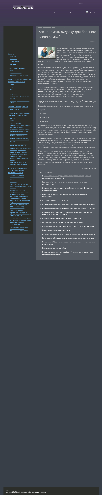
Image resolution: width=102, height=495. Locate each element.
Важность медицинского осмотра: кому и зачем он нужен (63, 218)
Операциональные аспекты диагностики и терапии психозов (19, 195)
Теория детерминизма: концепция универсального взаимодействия (19, 130)
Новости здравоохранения (18, 106)
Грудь (11, 87)
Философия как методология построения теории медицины (18, 163)
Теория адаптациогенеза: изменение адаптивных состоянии (20, 126)
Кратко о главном (14, 109)
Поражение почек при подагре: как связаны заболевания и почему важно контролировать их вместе (67, 213)
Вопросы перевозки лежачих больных (56, 230)
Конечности (13, 92)
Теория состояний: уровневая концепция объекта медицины (18, 153)
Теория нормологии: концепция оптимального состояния (18, 134)
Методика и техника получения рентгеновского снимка (19, 80)
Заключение (13, 118)
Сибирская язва (14, 61)
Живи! (11, 70)
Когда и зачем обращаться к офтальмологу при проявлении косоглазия (68, 238)
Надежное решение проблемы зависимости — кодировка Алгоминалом (69, 204)
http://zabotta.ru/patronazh (83, 50)
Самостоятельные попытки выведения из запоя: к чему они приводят (68, 226)
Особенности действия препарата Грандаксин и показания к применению (64, 195)
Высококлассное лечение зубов (54, 248)
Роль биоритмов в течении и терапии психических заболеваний (20, 221)
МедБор (15, 491)
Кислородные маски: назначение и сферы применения (62, 222)
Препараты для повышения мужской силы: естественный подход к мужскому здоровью (67, 189)
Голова (12, 84)
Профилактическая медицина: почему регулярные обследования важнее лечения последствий (66, 177)
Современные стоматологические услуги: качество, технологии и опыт (68, 208)
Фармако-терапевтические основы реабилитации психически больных (18, 170)
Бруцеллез (13, 56)
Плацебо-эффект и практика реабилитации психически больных (20, 199)
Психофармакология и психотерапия (20, 218)
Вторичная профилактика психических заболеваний (17, 176)
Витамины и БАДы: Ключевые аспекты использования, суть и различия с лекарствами (68, 243)
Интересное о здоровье (17, 68)
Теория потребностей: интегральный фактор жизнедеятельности (20, 149)
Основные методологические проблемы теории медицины (19, 114)
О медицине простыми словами (19, 75)
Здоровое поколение (16, 73)
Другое (12, 179)
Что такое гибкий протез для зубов (55, 200)
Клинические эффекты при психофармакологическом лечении (19, 191)
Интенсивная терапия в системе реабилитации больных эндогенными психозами (20, 186)
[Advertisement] (18, 38)
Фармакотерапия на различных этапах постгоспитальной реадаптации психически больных (19, 228)
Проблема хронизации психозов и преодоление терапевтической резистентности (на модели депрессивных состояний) (19, 205)
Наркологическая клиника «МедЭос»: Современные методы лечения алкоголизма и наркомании (68, 253)
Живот (11, 89)
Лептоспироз (13, 59)
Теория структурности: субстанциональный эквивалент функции (19, 158)
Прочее (12, 120)
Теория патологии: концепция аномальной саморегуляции (18, 144)
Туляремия (13, 64)
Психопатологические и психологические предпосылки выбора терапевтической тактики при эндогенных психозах (20, 212)
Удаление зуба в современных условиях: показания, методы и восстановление (65, 183)
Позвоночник (13, 94)
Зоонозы (11, 54)
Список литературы (15, 123)
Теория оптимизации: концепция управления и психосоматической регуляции (19, 139)
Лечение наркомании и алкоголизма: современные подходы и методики (69, 234)
